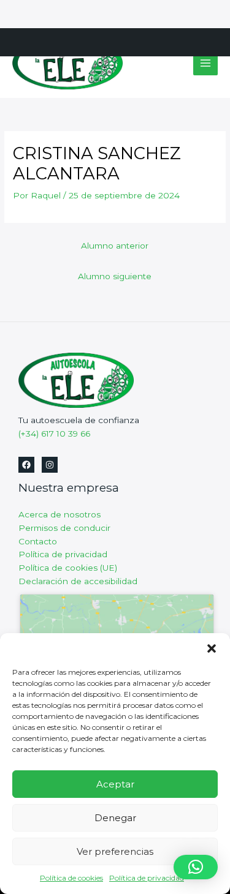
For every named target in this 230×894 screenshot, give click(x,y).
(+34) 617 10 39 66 (54, 433)
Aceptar (115, 784)
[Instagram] (50, 465)
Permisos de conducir (64, 528)
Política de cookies (71, 877)
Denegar (115, 818)
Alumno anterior (114, 245)
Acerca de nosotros (59, 514)
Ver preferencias (115, 851)
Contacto (37, 541)
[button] (211, 648)
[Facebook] (26, 465)
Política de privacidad (146, 877)
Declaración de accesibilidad (77, 581)
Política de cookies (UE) (67, 568)
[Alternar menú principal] (205, 63)
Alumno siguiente (114, 276)
